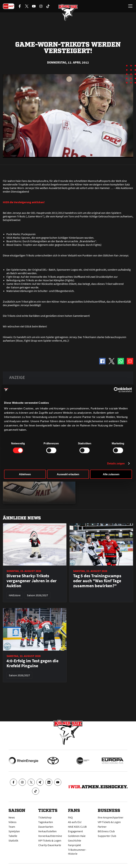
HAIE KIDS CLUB (77, 826)
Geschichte (74, 840)
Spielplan (14, 831)
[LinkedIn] (48, 782)
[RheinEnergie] (23, 760)
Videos (12, 822)
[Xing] (40, 782)
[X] (31, 782)
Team (11, 826)
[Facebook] (13, 782)
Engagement (75, 831)
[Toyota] (53, 760)
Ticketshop (45, 817)
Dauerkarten (45, 826)
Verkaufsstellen (47, 831)
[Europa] (113, 760)
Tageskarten (45, 822)
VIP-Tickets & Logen (49, 840)
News (11, 817)
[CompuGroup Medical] (83, 760)
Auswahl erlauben (68, 474)
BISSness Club (106, 831)
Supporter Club (107, 836)
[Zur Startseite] (68, 12)
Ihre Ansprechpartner (110, 817)
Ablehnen (25, 474)
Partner (102, 826)
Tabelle (12, 836)
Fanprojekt (74, 845)
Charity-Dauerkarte (49, 845)
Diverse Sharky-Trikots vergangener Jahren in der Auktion (32, 580)
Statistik (13, 840)
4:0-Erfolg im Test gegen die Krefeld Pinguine (32, 663)
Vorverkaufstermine (50, 836)
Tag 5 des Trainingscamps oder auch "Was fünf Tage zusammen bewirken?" (97, 580)
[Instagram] (22, 782)
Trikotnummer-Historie (77, 851)
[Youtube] (57, 782)
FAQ (70, 817)
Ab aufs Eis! (75, 822)
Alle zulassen (111, 474)
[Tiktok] (35, 791)
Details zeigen (116, 463)
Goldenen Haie (77, 836)
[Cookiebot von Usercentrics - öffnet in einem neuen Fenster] (116, 390)
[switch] (51, 450)
